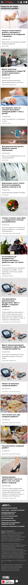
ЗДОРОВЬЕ (5, 46)
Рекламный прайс (7, 518)
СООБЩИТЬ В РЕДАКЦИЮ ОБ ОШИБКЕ (12, 526)
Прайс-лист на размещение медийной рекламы (10, 523)
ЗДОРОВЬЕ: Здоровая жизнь (11, 233)
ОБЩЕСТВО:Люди (7, 275)
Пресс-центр (5, 510)
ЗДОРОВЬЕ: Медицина (9, 84)
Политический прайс (8, 520)
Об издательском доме (9, 508)
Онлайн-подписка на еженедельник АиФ (8, 513)
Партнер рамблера (14, 577)
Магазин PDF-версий (17, 510)
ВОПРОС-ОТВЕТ (6, 123)
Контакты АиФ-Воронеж (9, 516)
